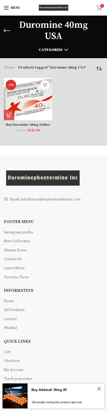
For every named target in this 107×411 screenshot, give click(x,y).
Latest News (14, 268)
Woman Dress (15, 250)
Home (9, 67)
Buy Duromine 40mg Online (28, 125)
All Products (14, 310)
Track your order (18, 378)
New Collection (17, 241)
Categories (51, 50)
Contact (10, 319)
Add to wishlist (45, 85)
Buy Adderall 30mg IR (48, 390)
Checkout (12, 361)
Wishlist (10, 328)
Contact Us (13, 259)
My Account (13, 370)
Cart (7, 351)
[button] (9, 115)
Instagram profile (18, 232)
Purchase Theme (16, 277)
